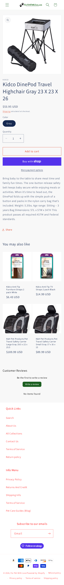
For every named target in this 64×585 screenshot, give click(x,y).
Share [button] (9, 229)
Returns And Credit (16, 487)
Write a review (32, 384)
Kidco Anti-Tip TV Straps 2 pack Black (45, 288)
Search (10, 417)
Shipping (6, 111)
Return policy (13, 457)
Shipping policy (51, 578)
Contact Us (12, 441)
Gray (9, 123)
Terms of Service (15, 449)
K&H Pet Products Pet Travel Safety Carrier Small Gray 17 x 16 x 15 (46, 343)
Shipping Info (13, 495)
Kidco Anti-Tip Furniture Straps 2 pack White (15, 289)
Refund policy (54, 573)
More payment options (32, 170)
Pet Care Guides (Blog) (18, 510)
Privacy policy (16, 578)
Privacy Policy (14, 479)
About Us (11, 425)
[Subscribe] (49, 533)
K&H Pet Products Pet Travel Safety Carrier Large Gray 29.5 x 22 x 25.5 (17, 343)
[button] (7, 5)
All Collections (14, 433)
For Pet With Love (18, 573)
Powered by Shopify (36, 573)
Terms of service (33, 578)
